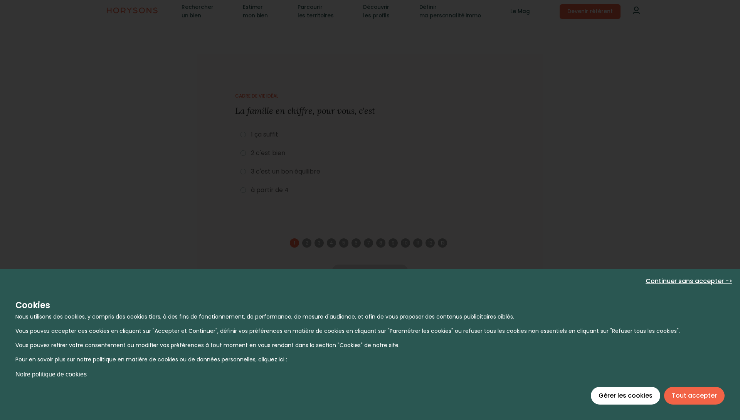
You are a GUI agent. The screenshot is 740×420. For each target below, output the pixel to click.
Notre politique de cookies (51, 374)
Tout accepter (694, 395)
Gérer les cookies (626, 395)
